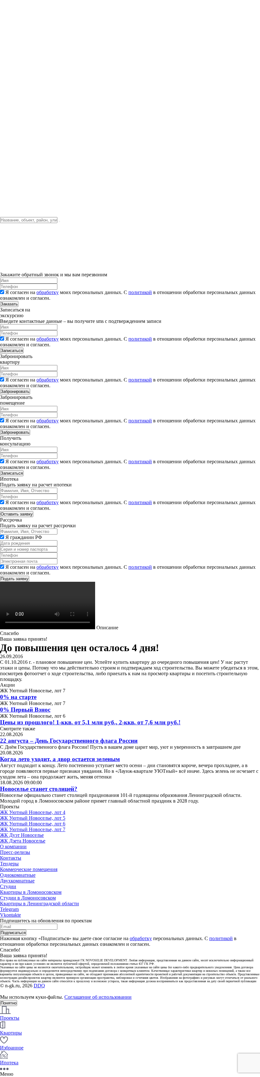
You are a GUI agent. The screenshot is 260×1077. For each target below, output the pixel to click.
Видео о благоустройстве (27, 148)
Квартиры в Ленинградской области (39, 903)
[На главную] (39, 68)
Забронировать (15, 391)
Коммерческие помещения (28, 869)
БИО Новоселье (17, 37)
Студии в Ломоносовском (28, 898)
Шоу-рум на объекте (22, 31)
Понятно (8, 1003)
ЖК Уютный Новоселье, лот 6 (32, 823)
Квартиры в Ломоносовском (31, 892)
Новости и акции (18, 14)
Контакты (10, 20)
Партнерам (12, 182)
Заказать (9, 304)
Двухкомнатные (17, 880)
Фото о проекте (17, 79)
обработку (47, 292)
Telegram (9, 909)
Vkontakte (10, 915)
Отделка (9, 96)
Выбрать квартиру (20, 102)
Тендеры (9, 85)
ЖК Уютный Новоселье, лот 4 (32, 812)
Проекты (9, 73)
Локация (9, 90)
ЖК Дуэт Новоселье (22, 835)
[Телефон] (7, 131)
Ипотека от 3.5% (18, 188)
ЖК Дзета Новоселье (22, 840)
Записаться (12, 350)
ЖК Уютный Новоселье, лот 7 (32, 829)
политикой (140, 292)
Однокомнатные (18, 875)
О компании (13, 8)
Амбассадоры (14, 43)
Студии (8, 886)
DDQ (39, 985)
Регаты (7, 26)
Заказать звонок (16, 117)
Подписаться (13, 932)
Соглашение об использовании (98, 997)
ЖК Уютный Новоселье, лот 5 (32, 818)
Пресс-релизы (15, 852)
